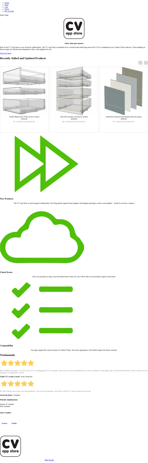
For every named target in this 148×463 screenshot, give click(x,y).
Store (6, 5)
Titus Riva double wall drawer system (74, 117)
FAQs (7, 9)
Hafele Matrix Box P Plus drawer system (24, 117)
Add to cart (24, 126)
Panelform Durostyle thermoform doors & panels (124, 117)
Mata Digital (49, 460)
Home (7, 3)
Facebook (4, 423)
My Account (9, 11)
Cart (6, 7)
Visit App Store (5, 53)
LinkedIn (14, 423)
